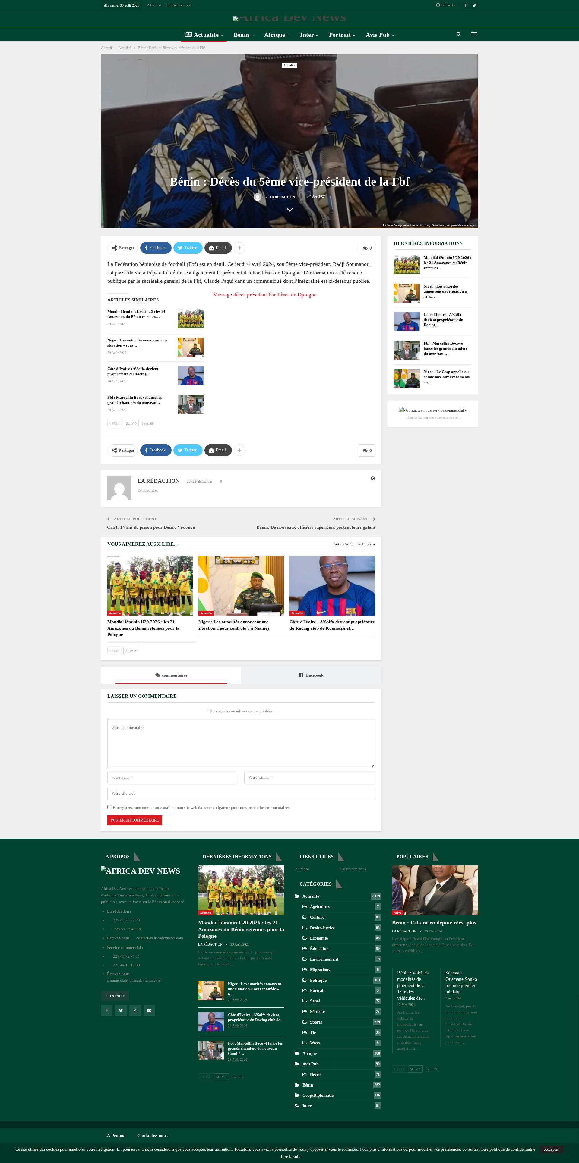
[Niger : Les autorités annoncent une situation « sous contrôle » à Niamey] (191, 347)
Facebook (314, 675)
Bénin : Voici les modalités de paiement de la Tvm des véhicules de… (413, 985)
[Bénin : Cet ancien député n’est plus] (435, 890)
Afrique (274, 34)
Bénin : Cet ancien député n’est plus (434, 923)
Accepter (551, 1149)
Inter (307, 34)
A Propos (154, 5)
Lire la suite (291, 1157)
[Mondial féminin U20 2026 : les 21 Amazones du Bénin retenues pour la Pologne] (191, 318)
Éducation (319, 948)
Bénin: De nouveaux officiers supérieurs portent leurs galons (316, 527)
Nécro (315, 1074)
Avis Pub (378, 34)
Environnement (324, 959)
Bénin (241, 34)
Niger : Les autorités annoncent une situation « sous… (445, 291)
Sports (316, 1022)
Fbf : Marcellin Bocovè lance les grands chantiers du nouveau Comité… (255, 1048)
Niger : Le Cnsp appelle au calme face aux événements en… (447, 376)
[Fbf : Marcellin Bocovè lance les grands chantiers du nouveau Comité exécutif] (191, 404)
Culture (317, 917)
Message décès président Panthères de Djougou (265, 295)
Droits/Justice (322, 928)
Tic (313, 1032)
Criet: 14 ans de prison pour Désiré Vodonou (151, 527)
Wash (315, 1043)
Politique (318, 980)
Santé (315, 1001)
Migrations (320, 970)
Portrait (340, 34)
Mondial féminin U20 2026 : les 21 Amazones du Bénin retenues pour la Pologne (241, 929)
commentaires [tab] (174, 675)
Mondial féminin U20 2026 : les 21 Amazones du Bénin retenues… (447, 262)
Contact (115, 996)
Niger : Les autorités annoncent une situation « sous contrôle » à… (254, 988)
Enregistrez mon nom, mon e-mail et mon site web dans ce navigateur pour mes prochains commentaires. (201, 807)
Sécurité (317, 1011)
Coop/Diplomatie (318, 1095)
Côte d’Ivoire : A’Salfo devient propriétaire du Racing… (443, 319)
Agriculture (320, 907)
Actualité (206, 34)
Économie (319, 938)
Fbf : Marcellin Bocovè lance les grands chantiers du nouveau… (445, 348)
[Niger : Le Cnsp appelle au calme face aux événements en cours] (407, 378)
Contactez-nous (178, 5)
